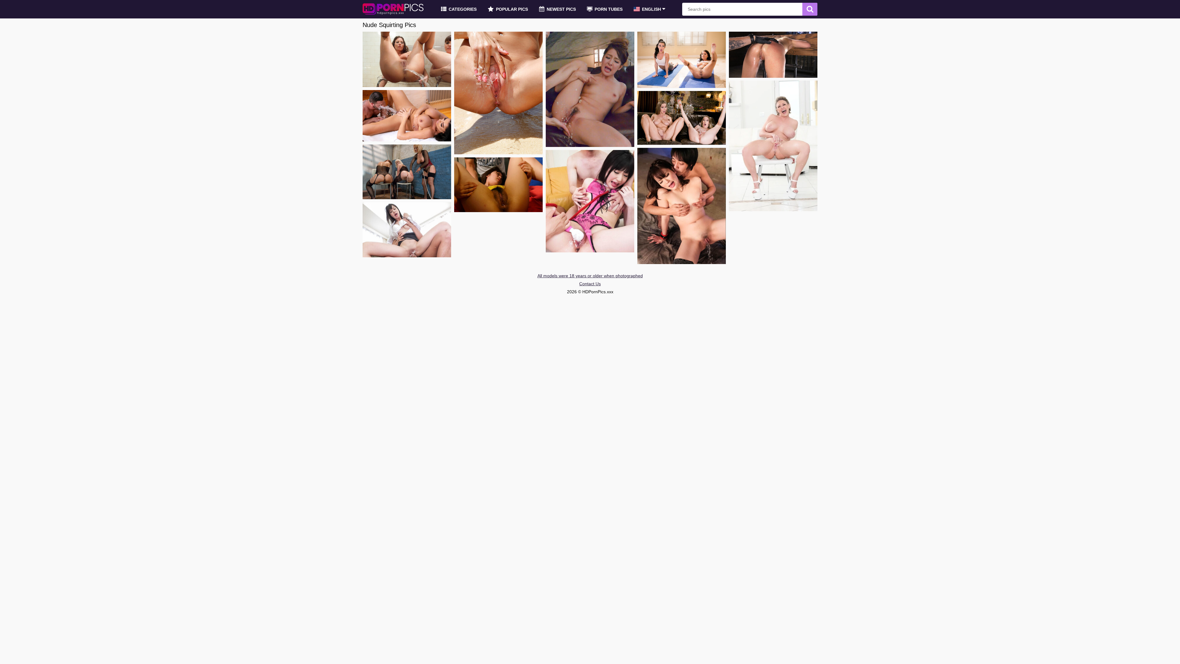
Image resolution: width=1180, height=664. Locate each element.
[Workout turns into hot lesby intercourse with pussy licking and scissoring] (681, 60)
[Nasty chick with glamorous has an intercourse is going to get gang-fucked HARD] (590, 201)
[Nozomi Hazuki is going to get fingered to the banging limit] (498, 184)
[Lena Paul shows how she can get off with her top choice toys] (681, 118)
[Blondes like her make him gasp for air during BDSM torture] (773, 55)
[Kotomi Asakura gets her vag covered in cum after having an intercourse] (407, 229)
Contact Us (590, 283)
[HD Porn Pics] (393, 9)
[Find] (809, 9)
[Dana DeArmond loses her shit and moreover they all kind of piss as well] (407, 59)
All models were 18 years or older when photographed (590, 275)
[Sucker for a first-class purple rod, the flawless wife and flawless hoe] (407, 115)
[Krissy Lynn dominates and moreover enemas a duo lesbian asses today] (407, 171)
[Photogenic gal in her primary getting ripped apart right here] (681, 206)
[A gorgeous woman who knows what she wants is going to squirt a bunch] (590, 89)
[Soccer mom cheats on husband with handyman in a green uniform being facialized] (773, 146)
